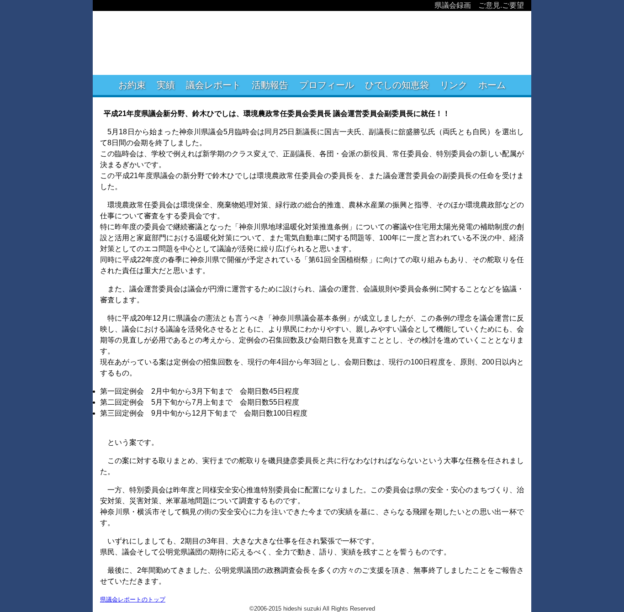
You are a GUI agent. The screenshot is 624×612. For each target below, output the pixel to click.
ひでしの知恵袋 (397, 85)
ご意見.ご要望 (501, 5)
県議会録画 (452, 5)
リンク (453, 85)
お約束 (132, 85)
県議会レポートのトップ (132, 599)
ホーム (492, 85)
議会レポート (213, 85)
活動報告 (270, 85)
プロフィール (326, 85)
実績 (166, 85)
